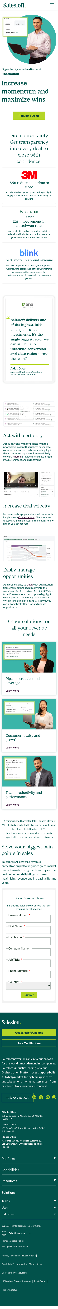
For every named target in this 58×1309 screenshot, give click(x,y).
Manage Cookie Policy (13, 1240)
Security (22, 1272)
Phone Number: (19, 970)
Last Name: (16, 937)
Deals (30, 584)
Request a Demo (29, 115)
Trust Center (40, 1281)
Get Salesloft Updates (29, 1032)
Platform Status (9, 1289)
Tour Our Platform (29, 1043)
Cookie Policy (8, 1272)
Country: (15, 981)
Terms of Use (35, 1264)
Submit (29, 995)
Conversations (26, 517)
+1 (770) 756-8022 (17, 1097)
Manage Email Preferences (15, 1246)
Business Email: (19, 914)
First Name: (16, 926)
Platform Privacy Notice (23, 1255)
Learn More (12, 690)
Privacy (6, 1255)
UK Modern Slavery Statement (17, 1281)
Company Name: (19, 948)
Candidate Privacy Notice (14, 1264)
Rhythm (17, 456)
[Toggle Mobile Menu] (52, 4)
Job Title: (15, 959)
